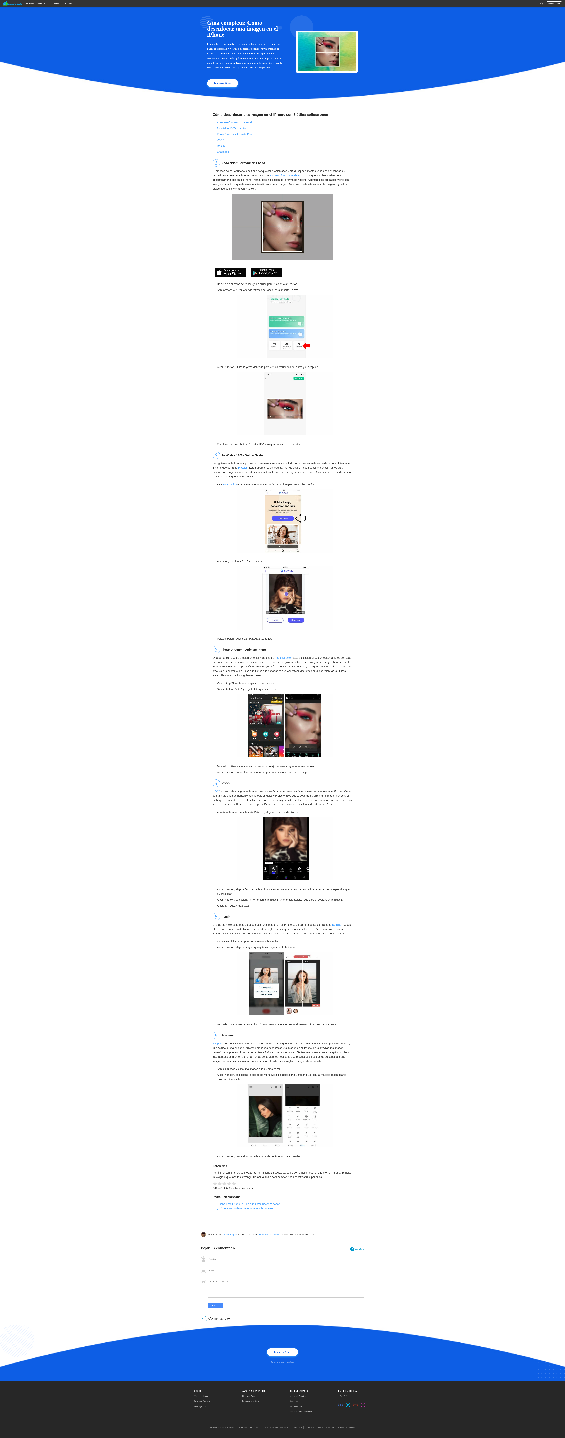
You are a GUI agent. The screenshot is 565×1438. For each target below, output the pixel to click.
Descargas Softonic (202, 1401)
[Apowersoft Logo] (13, 3)
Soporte (68, 4)
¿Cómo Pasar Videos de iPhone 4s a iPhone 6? (245, 1208)
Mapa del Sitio (296, 1406)
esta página (230, 484)
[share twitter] (348, 1405)
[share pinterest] (355, 1405)
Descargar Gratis (222, 83)
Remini (221, 146)
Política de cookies (326, 1427)
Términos (298, 1427)
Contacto (294, 1401)
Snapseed (223, 151)
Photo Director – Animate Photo (235, 134)
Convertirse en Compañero (301, 1411)
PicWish (243, 467)
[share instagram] (363, 1405)
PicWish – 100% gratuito (231, 128)
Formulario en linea (250, 1401)
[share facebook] (340, 1405)
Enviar (215, 1305)
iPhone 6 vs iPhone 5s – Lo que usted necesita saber (248, 1204)
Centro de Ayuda (249, 1396)
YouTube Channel (201, 1396)
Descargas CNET (201, 1406)
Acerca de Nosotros (298, 1396)
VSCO (221, 140)
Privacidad (310, 1427)
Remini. (336, 924)
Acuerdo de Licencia (346, 1427)
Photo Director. (283, 657)
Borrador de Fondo (268, 1234)
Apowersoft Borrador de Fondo (235, 122)
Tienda (56, 4)
